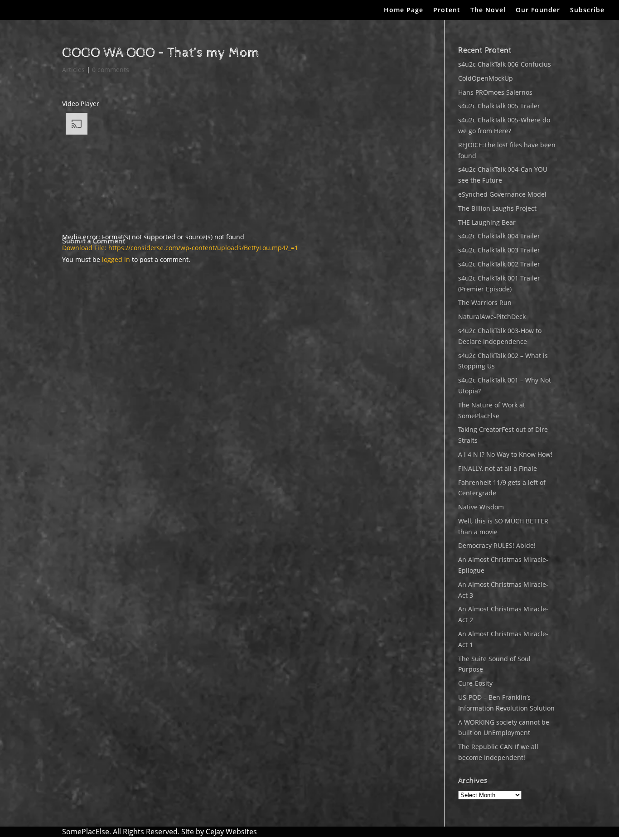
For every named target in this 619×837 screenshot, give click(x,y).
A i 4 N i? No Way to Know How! (505, 454)
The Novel (488, 10)
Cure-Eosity (475, 683)
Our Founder (538, 10)
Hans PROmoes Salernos (495, 92)
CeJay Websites (231, 832)
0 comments (110, 69)
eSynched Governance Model (502, 194)
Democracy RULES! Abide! (497, 545)
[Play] (65, 261)
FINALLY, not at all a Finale (497, 468)
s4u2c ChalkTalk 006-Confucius (504, 64)
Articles (73, 69)
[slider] (156, 301)
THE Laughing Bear (487, 222)
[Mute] (65, 304)
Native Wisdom (481, 507)
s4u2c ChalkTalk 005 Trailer (499, 106)
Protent (446, 10)
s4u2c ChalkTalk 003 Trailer (499, 250)
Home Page (403, 10)
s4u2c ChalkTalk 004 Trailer (499, 236)
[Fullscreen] (65, 315)
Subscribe (587, 10)
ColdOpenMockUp (485, 78)
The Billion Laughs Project (497, 208)
